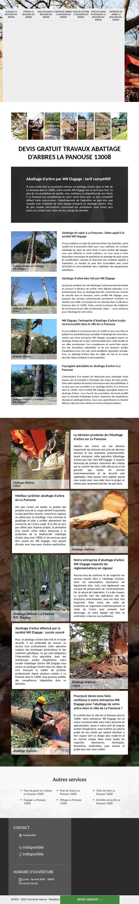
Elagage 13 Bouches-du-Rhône (11, 14)
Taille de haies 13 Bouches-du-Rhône (46, 14)
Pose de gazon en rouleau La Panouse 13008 (38, 792)
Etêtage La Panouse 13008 (70, 802)
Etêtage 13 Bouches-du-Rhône (28, 14)
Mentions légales (58, 899)
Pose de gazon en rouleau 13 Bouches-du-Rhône (98, 16)
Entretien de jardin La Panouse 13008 (108, 802)
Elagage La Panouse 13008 (35, 802)
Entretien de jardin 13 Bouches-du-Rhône (116, 16)
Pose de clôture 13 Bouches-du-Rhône (81, 14)
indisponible (33, 848)
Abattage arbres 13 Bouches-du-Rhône (63, 14)
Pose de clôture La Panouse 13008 (70, 792)
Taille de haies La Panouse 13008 (105, 792)
